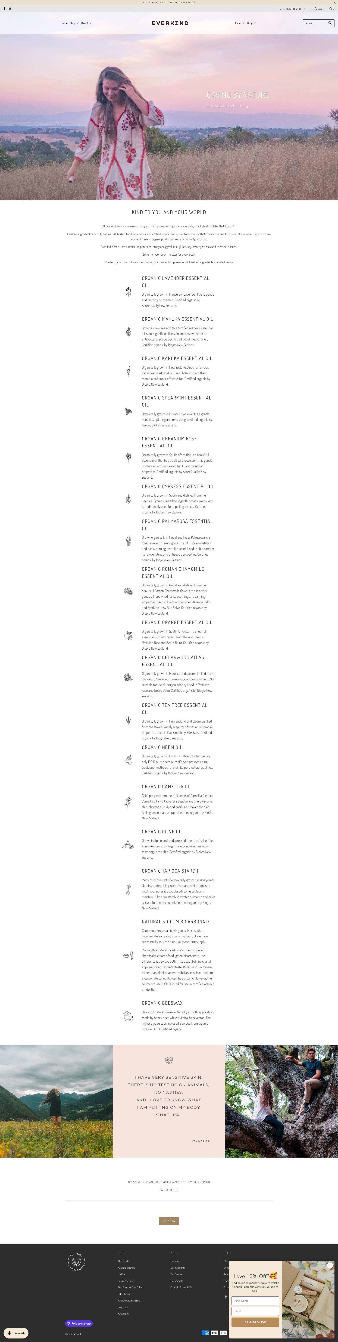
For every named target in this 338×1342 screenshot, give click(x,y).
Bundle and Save (125, 1280)
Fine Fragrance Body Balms (130, 1287)
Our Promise (176, 1274)
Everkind (77, 1333)
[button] (74, 23)
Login (320, 8)
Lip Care (121, 1274)
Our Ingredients (178, 1267)
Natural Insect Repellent (129, 1300)
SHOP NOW (169, 1221)
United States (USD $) (290, 9)
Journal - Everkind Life (181, 1287)
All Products (123, 1260)
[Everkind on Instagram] (9, 8)
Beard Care (123, 1307)
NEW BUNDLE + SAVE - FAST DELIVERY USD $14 (169, 2)
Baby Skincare (124, 1293)
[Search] (330, 23)
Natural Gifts (123, 1313)
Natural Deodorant (126, 1267)
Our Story (175, 1260)
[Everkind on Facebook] (4, 8)
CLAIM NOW (255, 1322)
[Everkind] (170, 23)
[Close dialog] (330, 1265)
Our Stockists (177, 1280)
